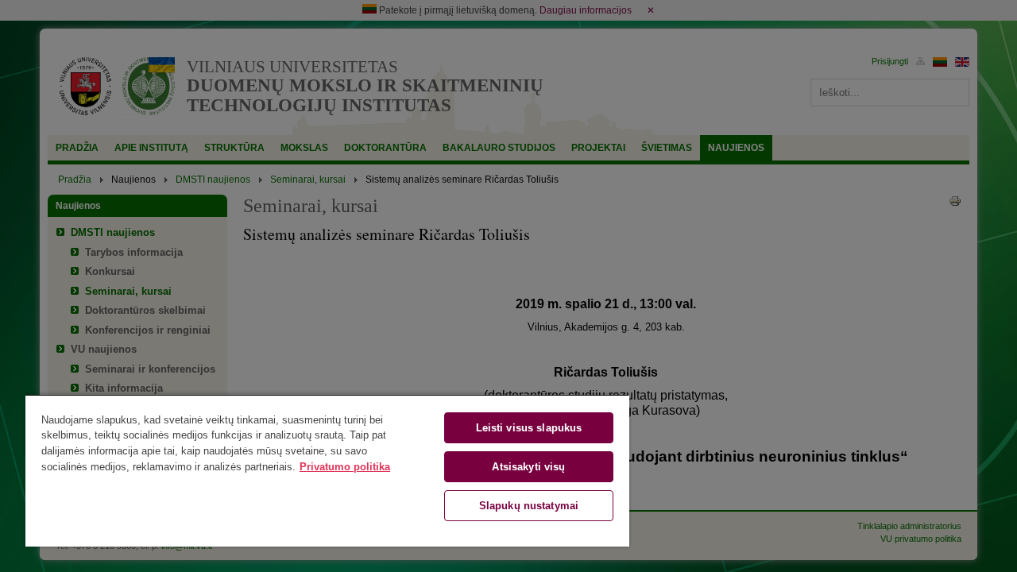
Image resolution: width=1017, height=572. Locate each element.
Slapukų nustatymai (528, 506)
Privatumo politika (345, 467)
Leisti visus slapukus (529, 428)
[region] (327, 470)
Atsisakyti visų (528, 467)
